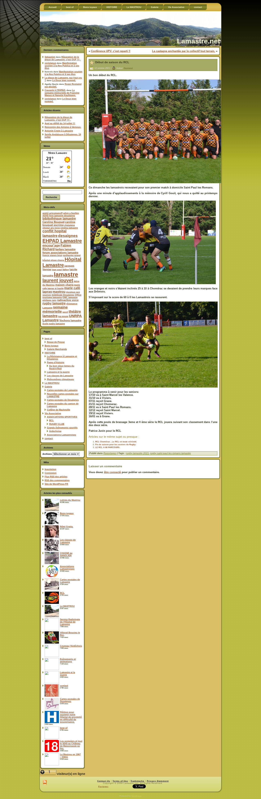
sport (65, 312)
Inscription (50, 469)
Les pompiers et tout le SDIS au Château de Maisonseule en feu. (71, 745)
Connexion (50, 473)
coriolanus (50, 63)
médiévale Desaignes (63, 295)
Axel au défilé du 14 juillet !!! (60, 123)
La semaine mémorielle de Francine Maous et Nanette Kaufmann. (62, 92)
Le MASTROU (52, 383)
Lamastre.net (198, 41)
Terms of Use (120, 781)
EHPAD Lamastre (62, 240)
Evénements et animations (68, 660)
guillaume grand (72, 255)
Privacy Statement (158, 781)
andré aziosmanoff (52, 213)
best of (48, 338)
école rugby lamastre (53, 323)
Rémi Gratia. (66, 526)
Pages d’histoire (55, 362)
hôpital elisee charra (53, 260)
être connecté (112, 472)
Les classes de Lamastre (60, 375)
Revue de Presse (56, 342)
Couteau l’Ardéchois (71, 646)
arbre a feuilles (71, 213)
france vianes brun (52, 255)
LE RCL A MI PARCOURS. (107, 447)
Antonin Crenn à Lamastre (59, 130)
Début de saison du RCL (112, 62)
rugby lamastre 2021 (137, 453)
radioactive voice (68, 300)
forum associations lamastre (60, 252)
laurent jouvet (57, 280)
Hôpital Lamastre (61, 262)
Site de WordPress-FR (56, 484)
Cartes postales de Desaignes (63, 400)
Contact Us (103, 781)
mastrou (59, 291)
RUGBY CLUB (56, 424)
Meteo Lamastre (57, 152)
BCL (51, 420)
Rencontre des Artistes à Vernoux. (63, 127)
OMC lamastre (69, 297)
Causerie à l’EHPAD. (55, 90)
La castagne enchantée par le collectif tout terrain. (183, 51)
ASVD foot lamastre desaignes (58, 215)
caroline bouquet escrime (58, 223)
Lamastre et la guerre (58, 372)
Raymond (128, 68)
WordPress (136, 796)
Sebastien (50, 57)
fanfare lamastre (65, 249)
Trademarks (137, 781)
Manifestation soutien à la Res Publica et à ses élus (62, 65)
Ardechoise (55, 431)
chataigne (69, 225)
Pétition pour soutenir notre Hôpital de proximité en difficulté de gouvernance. (71, 717)
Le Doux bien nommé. (64, 80)
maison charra (64, 284)
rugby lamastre (54, 303)
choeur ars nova (51, 228)
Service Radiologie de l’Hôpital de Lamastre (70, 621)
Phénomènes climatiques (60, 379)
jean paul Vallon (60, 269)
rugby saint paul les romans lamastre (170, 453)
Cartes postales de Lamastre (62, 390)
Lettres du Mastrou (70, 500)
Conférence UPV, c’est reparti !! (110, 51)
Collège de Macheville (58, 409)
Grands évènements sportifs (62, 427)
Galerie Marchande (57, 349)
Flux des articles (56, 476)
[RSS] (45, 783)
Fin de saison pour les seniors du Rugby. (115, 444)
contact (49, 438)
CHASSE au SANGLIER (66, 554)
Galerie (48, 386)
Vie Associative (53, 413)
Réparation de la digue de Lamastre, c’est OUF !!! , (63, 58)
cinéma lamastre (69, 228)
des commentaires (57, 480)
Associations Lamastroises (61, 435)
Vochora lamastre (70, 320)
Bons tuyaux (51, 345)
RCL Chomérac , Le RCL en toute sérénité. (116, 441)
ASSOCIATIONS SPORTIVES (62, 417)
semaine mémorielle (55, 309)
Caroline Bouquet (53, 222)
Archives (47, 454)
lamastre (66, 274)
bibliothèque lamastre (59, 218)
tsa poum (63, 316)
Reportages (109, 453)
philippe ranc (49, 300)
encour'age (51, 245)
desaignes (68, 235)
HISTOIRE (50, 353)
